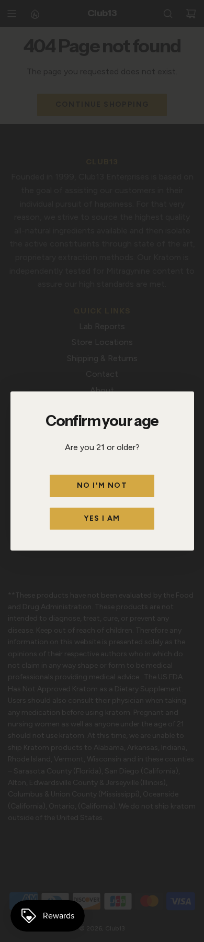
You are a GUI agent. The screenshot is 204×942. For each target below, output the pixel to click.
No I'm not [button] (102, 485)
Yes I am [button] (102, 518)
